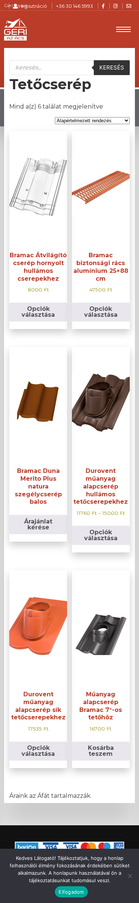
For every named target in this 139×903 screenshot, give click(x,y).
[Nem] (129, 876)
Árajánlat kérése (38, 524)
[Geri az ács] (15, 29)
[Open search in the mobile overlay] (69, 67)
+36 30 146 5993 (74, 6)
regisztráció (32, 6)
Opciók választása (38, 311)
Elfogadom (71, 892)
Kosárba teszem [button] (101, 750)
